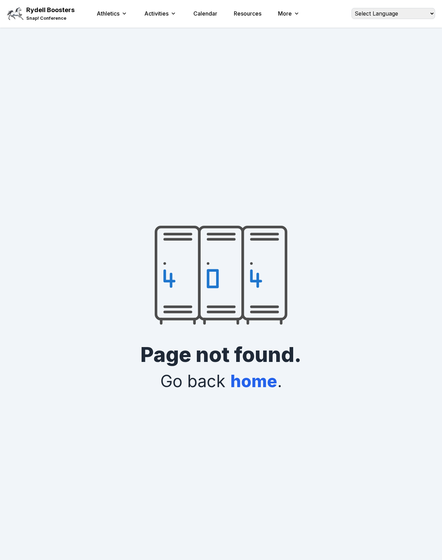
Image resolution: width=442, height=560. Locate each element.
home (253, 381)
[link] (50, 18)
